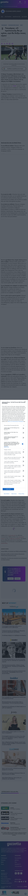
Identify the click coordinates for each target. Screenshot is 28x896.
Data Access (14, 493)
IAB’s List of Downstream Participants (15, 421)
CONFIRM (8, 489)
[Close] (25, 402)
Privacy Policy (21, 493)
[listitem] (14, 425)
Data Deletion (6, 493)
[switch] (23, 428)
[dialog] (14, 448)
